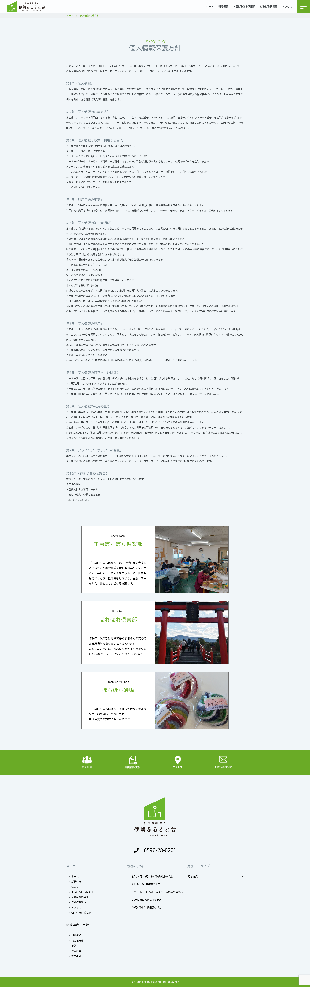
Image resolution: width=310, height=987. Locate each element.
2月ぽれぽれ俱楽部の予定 (146, 884)
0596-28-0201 (160, 850)
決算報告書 (77, 940)
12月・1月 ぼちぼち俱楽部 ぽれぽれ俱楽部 (157, 892)
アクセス (287, 6)
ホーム (209, 6)
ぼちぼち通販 (78, 902)
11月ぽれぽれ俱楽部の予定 (146, 899)
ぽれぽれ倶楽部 (268, 6)
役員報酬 (76, 956)
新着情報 (223, 6)
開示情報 (76, 935)
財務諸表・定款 (77, 925)
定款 (73, 945)
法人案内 (76, 886)
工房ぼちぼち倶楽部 (244, 6)
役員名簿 (76, 951)
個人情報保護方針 (81, 912)
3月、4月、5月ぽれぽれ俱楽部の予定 (152, 876)
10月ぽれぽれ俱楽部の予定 (146, 907)
